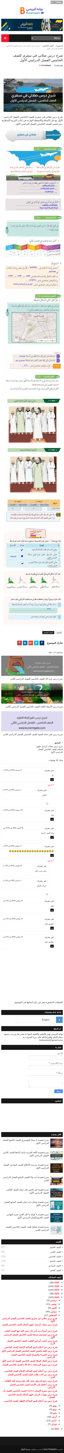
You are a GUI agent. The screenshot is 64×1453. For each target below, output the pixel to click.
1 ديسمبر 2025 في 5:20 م (12, 880)
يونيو (54, 1409)
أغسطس (52, 1315)
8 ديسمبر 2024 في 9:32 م (12, 770)
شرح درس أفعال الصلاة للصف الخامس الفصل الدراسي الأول (29, 1361)
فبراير (54, 1424)
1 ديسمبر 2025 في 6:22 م (12, 790)
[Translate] (59, 1020)
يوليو (54, 1405)
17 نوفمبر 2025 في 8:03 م (12, 846)
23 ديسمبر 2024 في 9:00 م (13, 810)
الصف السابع (55, 1261)
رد (52, 779)
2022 (56, 1297)
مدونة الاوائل (25, 1449)
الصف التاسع (55, 1247)
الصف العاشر (55, 1270)
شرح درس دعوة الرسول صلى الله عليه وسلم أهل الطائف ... (29, 1381)
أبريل (54, 1416)
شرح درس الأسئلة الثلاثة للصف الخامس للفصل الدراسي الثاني (34, 706)
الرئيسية (59, 46)
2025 (56, 1286)
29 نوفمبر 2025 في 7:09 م (12, 865)
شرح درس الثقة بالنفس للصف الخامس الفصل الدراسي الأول (29, 1351)
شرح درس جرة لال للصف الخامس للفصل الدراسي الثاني (36, 679)
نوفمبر (53, 1304)
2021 (56, 1429)
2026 (56, 1282)
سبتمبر (53, 1311)
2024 (56, 1290)
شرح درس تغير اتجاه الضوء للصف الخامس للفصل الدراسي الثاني (33, 734)
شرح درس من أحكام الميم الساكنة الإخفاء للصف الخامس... (30, 1347)
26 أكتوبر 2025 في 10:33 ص (13, 828)
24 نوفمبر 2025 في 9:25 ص (13, 901)
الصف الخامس (48, 46)
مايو (55, 1413)
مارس (53, 1420)
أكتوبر (54, 1308)
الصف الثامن (55, 1252)
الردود (50, 785)
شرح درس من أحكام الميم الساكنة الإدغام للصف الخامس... (30, 1371)
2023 (56, 1293)
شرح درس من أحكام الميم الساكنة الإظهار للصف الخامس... (30, 1401)
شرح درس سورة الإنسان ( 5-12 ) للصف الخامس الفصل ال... (29, 1391)
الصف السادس (54, 1266)
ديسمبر (53, 1300)
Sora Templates (50, 1449)
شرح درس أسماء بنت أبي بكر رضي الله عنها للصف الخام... (30, 1331)
